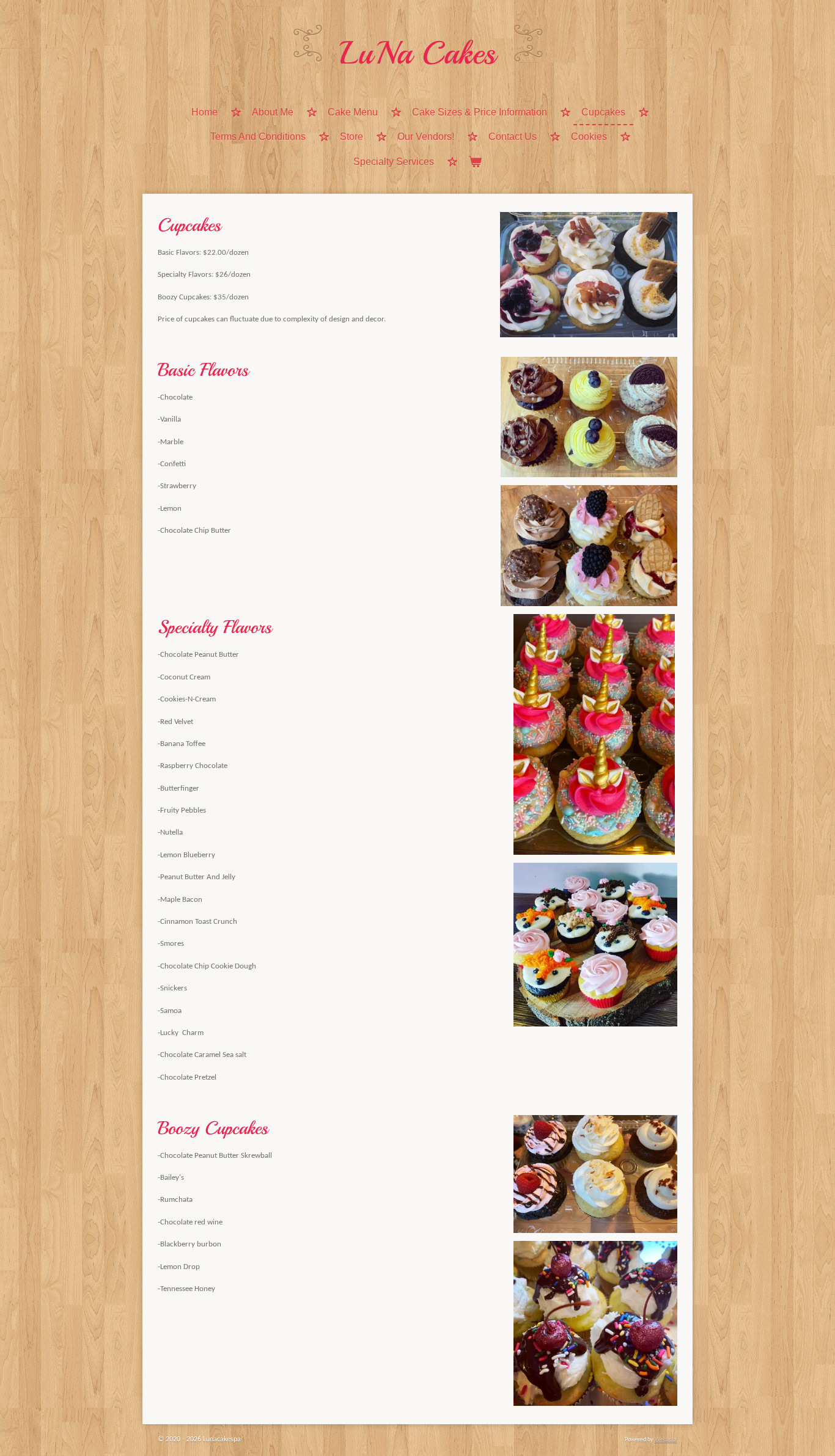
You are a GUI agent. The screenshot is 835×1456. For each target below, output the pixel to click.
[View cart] (475, 162)
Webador (666, 1439)
